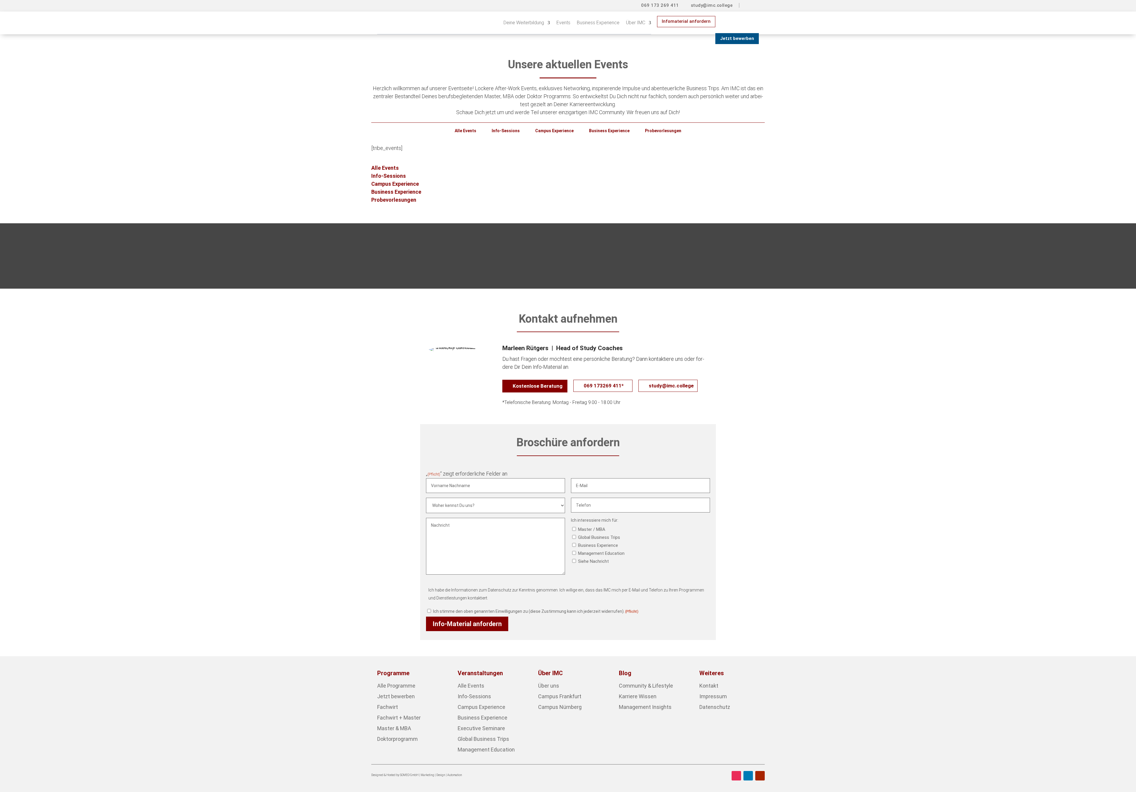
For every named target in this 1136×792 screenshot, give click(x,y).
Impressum (713, 696)
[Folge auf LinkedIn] (748, 775)
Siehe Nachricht (593, 561)
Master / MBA (591, 529)
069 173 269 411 (660, 5)
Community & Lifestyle (646, 686)
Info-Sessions (506, 130)
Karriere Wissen (637, 696)
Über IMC (635, 22)
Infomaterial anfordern (686, 21)
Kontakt (708, 686)
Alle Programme (396, 686)
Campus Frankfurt (559, 696)
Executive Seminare (481, 728)
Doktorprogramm (397, 739)
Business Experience (598, 22)
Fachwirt (387, 707)
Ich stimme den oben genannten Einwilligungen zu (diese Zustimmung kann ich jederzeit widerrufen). (535, 611)
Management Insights (645, 707)
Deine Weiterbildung (524, 22)
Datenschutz (714, 707)
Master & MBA (394, 728)
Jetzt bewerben (737, 38)
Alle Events (465, 130)
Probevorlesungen (663, 130)
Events (563, 22)
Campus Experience (554, 130)
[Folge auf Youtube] (760, 775)
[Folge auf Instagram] (736, 775)
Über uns (548, 686)
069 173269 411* (604, 386)
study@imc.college (712, 5)
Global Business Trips (599, 537)
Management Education (601, 553)
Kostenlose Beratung (537, 386)
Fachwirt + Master (399, 718)
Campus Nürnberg (560, 707)
